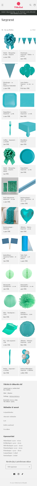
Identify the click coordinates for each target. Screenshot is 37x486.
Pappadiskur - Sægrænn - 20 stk (26, 168)
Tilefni (16, 482)
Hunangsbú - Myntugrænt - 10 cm (9, 285)
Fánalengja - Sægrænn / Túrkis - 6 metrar (27, 54)
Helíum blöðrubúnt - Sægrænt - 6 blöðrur (27, 369)
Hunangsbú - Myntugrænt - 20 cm (27, 285)
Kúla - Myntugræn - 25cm (9, 313)
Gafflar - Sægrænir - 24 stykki (9, 140)
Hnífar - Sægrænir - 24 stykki (9, 369)
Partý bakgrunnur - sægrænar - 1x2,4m (9, 198)
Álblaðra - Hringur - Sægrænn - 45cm (27, 341)
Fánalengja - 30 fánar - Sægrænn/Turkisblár (9, 84)
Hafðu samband (8, 425)
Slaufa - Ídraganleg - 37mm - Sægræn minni (9, 169)
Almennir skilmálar (9, 416)
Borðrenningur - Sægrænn (8, 228)
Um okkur (6, 429)
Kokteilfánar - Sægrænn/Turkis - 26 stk (9, 256)
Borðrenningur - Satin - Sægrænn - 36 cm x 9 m (27, 199)
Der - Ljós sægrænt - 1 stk (9, 341)
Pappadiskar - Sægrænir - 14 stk (8, 112)
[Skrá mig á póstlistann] (29, 467)
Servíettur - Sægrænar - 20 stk (26, 112)
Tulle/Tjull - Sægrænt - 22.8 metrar (25, 256)
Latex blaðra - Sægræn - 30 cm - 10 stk (27, 84)
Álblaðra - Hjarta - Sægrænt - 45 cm (26, 228)
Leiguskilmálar (8, 412)
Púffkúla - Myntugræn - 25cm (26, 313)
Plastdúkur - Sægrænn (24, 140)
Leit (4, 421)
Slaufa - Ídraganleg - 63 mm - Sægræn (9, 53)
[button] (2, 5)
